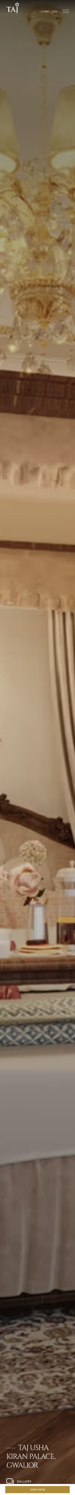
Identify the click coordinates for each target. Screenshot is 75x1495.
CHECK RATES (37, 1489)
